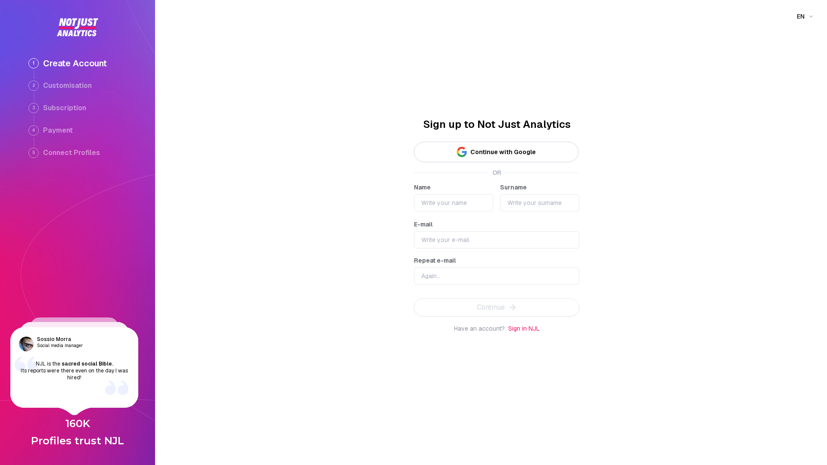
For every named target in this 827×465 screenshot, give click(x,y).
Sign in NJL (524, 328)
